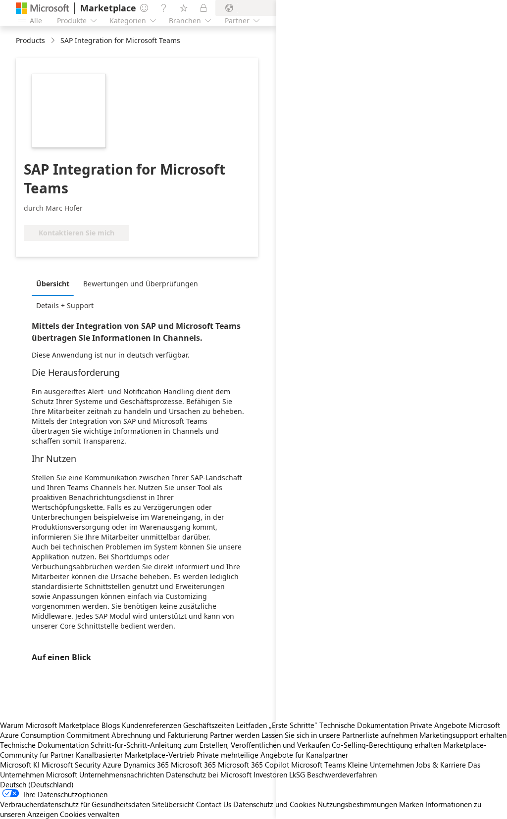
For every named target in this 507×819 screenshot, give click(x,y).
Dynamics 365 (146, 765)
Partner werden (234, 735)
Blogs (110, 725)
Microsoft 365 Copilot (253, 765)
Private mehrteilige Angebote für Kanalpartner (272, 755)
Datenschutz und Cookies (274, 804)
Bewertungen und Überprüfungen (140, 283)
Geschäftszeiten (208, 725)
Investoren (270, 774)
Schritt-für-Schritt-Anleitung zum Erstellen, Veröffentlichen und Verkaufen (210, 745)
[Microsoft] (42, 8)
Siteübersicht (173, 804)
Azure (111, 765)
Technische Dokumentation (44, 745)
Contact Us (213, 804)
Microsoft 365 (193, 765)
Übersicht (52, 283)
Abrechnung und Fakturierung (159, 735)
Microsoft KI (20, 765)
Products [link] (30, 40)
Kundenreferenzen (151, 725)
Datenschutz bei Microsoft (209, 774)
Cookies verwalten (89, 814)
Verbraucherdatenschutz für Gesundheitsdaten (75, 804)
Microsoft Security (71, 765)
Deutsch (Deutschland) (37, 784)
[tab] (55, 283)
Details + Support (65, 305)
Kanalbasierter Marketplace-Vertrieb (135, 755)
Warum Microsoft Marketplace (50, 725)
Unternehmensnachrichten (121, 774)
